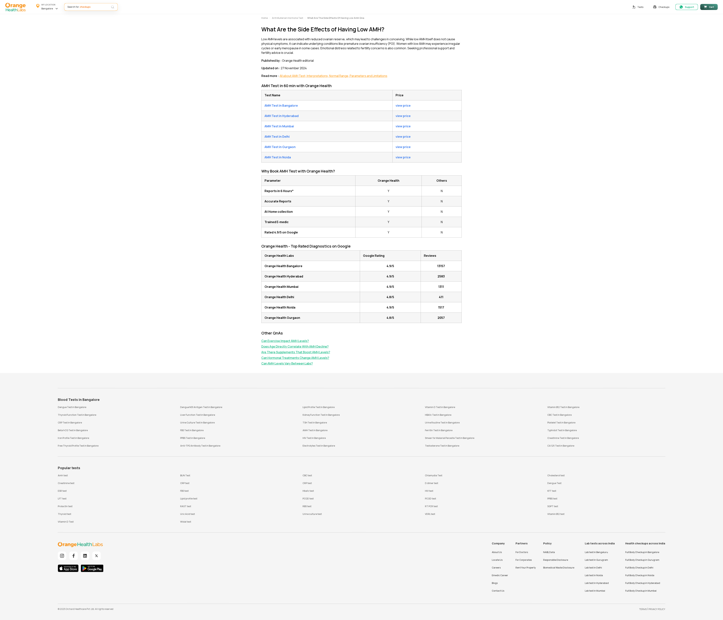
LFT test (62, 498)
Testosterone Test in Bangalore (442, 445)
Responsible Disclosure (555, 559)
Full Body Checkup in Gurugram (642, 559)
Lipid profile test (188, 498)
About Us (497, 552)
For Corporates (524, 559)
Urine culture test (312, 514)
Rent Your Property (526, 567)
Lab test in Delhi (593, 567)
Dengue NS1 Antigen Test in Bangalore (201, 407)
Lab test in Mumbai (595, 590)
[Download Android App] (92, 569)
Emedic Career (500, 575)
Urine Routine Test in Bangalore (442, 422)
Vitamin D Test (66, 521)
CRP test (184, 483)
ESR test (62, 490)
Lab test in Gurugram (596, 559)
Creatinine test (66, 483)
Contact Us (498, 590)
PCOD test (308, 498)
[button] (47, 7)
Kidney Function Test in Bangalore (321, 414)
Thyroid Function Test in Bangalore (77, 414)
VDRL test (430, 514)
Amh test (63, 475)
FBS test (184, 490)
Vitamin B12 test (555, 514)
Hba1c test (308, 490)
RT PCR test (431, 506)
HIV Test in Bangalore (314, 438)
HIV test (429, 490)
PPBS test (552, 498)
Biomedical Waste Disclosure (558, 567)
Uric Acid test (187, 514)
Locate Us (497, 559)
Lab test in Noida (594, 575)
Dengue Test (554, 483)
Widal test (185, 521)
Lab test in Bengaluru (596, 552)
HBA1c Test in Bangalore (438, 414)
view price (403, 105)
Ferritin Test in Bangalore (438, 430)
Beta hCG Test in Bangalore (73, 430)
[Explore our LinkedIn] (85, 556)
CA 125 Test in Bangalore (560, 445)
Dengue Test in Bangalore (72, 407)
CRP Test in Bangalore (70, 422)
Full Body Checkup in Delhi (639, 567)
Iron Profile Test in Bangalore (73, 438)
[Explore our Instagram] (62, 556)
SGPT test (552, 506)
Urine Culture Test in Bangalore (197, 422)
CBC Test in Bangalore (559, 414)
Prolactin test (65, 506)
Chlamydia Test (433, 475)
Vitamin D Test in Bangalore (440, 407)
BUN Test (185, 475)
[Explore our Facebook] (73, 556)
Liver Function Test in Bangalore (197, 414)
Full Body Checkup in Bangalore (642, 552)
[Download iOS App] (69, 569)
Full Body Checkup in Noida (639, 575)
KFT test (551, 490)
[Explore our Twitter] (96, 556)
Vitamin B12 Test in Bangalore (563, 407)
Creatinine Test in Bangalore (563, 438)
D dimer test (431, 483)
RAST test (185, 506)
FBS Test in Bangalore (192, 430)
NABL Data (549, 552)
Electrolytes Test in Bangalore (319, 445)
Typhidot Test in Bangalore (562, 430)
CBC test (307, 475)
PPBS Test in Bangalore (192, 438)
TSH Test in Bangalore (315, 422)
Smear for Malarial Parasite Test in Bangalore (449, 438)
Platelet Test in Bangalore (561, 422)
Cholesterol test (556, 475)
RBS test (307, 506)
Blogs (495, 583)
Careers (496, 567)
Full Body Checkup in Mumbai (641, 590)
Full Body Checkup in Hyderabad (642, 583)
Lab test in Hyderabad (597, 583)
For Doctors (522, 552)
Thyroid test (64, 514)
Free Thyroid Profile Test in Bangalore (78, 445)
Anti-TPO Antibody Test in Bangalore (200, 445)
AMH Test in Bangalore (315, 430)
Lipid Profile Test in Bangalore (319, 407)
